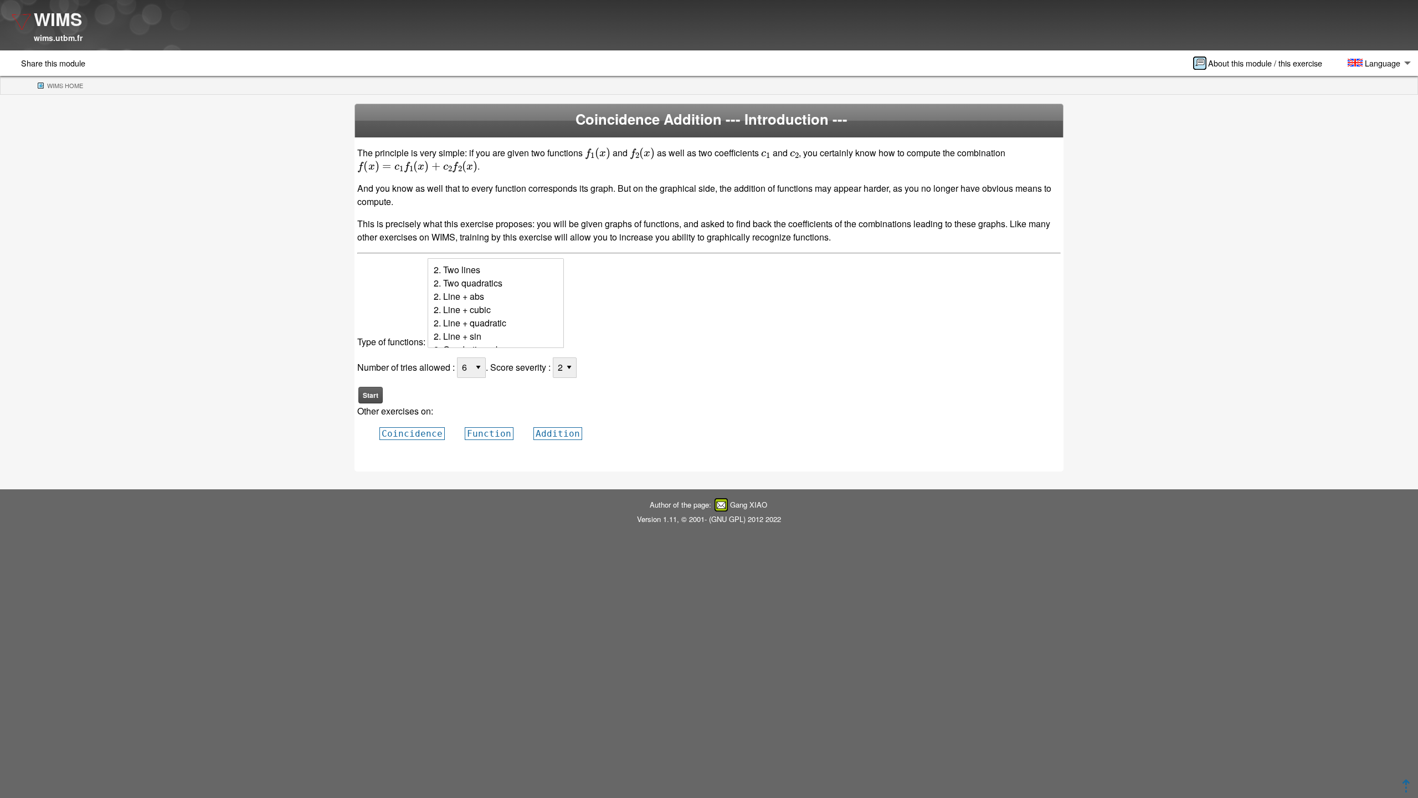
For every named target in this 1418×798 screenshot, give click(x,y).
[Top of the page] (1406, 788)
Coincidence (412, 433)
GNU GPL (727, 519)
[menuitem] (1261, 63)
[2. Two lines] (496, 270)
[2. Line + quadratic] (496, 323)
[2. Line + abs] (496, 296)
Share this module (53, 63)
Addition (558, 433)
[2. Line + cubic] (496, 309)
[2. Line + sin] (496, 336)
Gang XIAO (748, 504)
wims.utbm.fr (58, 37)
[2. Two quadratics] (496, 283)
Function (489, 433)
